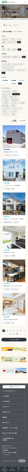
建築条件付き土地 (16, 56)
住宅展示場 (4, 470)
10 (17, 334)
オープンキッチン (6, 114)
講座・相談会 (12, 470)
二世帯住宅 (15, 91)
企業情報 (6, 450)
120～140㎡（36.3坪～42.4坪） (8, 70)
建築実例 (5, 417)
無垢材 (13, 114)
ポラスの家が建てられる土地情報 (8, 439)
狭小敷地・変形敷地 (6, 56)
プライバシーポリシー (8, 445)
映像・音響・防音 (15, 99)
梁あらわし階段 (5, 105)
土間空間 (22, 102)
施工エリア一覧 (14, 386)
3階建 (14, 49)
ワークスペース (16, 94)
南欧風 (4, 42)
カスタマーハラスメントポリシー (10, 448)
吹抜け (13, 188)
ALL (19, 42)
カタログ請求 (24, 470)
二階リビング (5, 111)
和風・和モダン (5, 39)
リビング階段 (5, 102)
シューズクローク (14, 102)
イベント (18, 470)
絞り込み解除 (22, 120)
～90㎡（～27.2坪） (6, 64)
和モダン (13, 39)
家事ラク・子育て (13, 97)
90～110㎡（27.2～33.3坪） (18, 64)
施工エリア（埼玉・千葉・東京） (10, 433)
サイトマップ (6, 454)
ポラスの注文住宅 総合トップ (9, 391)
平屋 (3, 49)
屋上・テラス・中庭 (6, 94)
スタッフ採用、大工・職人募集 (10, 452)
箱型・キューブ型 (12, 42)
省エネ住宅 (5, 97)
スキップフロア (14, 111)
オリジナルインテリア (17, 108)
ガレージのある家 (6, 91)
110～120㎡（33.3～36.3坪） (8, 67)
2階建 (9, 49)
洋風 (19, 39)
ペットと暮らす (5, 99)
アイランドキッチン (6, 108)
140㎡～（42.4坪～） (21, 70)
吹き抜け (13, 105)
